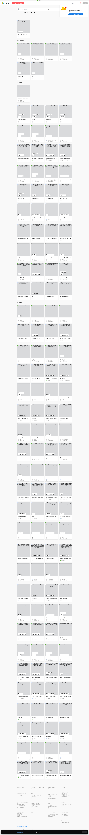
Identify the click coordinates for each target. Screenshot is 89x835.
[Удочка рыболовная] (23, 131)
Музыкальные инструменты (66, 795)
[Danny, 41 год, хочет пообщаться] (51, 370)
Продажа (18, 789)
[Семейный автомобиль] (65, 590)
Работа (63, 787)
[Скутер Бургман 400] (51, 748)
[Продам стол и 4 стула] (37, 370)
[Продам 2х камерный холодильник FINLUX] (37, 767)
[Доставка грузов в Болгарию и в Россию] (51, 209)
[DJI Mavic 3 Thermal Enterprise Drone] (51, 230)
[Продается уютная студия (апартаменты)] (65, 288)
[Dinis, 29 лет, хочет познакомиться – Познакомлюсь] (65, 748)
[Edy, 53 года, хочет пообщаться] (51, 610)
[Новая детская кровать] (23, 111)
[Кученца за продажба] (65, 351)
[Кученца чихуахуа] (65, 430)
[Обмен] (23, 49)
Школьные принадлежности (22, 816)
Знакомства (64, 799)
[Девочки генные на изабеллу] (23, 370)
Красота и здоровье (36, 795)
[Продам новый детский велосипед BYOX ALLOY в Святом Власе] (65, 767)
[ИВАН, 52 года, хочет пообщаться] (65, 650)
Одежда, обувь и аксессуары (38, 787)
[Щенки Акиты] (37, 449)
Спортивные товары (20, 812)
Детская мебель (19, 813)
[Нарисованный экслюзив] (65, 131)
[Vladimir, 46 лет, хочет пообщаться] (23, 748)
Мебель (32, 805)
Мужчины (63, 801)
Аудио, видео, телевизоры (52, 789)
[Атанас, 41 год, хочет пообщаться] (23, 449)
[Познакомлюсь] (37, 410)
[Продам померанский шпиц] (37, 728)
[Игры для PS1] (51, 111)
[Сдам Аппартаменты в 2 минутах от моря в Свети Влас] (65, 389)
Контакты (26, 826)
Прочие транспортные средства (22, 802)
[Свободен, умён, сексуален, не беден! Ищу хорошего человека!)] (51, 410)
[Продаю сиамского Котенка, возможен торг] (23, 569)
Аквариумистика (64, 807)
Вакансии (63, 788)
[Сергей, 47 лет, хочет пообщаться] (65, 330)
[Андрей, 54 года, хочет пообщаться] (65, 171)
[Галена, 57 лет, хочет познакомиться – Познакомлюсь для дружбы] (37, 688)
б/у (22, 17)
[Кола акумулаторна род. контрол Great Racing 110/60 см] (23, 269)
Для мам (18, 815)
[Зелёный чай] (37, 709)
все (17, 17)
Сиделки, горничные (51, 815)
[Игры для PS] (37, 111)
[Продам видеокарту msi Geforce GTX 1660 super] (51, 650)
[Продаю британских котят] (65, 709)
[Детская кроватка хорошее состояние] (23, 288)
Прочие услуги (50, 816)
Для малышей (19, 814)
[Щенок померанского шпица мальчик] (51, 669)
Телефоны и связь (51, 788)
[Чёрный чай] (23, 709)
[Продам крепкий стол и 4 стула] (51, 351)
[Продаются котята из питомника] (65, 49)
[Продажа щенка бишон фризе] (37, 351)
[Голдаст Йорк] (37, 590)
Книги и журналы (64, 793)
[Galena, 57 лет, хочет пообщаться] (65, 688)
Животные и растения (67, 804)
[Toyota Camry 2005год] (51, 430)
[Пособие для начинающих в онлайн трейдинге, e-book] (37, 150)
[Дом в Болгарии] (37, 49)
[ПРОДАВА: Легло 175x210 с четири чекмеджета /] (51, 470)
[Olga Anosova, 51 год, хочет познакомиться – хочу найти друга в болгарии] (51, 528)
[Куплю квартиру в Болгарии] (23, 590)
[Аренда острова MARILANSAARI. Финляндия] (37, 610)
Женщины (63, 802)
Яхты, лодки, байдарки (21, 805)
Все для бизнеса (52, 798)
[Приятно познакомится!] (23, 508)
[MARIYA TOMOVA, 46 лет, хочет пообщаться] (51, 629)
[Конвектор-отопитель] (65, 470)
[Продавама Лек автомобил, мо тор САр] (65, 449)
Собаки (63, 805)
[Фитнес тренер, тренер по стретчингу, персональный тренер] (65, 508)
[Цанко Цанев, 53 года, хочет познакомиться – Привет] (51, 249)
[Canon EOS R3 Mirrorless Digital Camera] (65, 230)
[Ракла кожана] (23, 68)
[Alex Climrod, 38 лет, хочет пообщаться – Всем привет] (51, 449)
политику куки (20, 832)
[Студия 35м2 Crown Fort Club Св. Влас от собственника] (23, 528)
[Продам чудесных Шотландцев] (51, 569)
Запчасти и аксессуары (21, 796)
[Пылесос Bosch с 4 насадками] (37, 311)
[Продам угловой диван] (37, 430)
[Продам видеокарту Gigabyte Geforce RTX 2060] (37, 650)
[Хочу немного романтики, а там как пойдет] (51, 489)
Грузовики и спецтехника (21, 801)
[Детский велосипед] (65, 269)
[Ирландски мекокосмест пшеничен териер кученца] (51, 49)
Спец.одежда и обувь (35, 792)
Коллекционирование (22, 793)
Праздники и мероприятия (53, 808)
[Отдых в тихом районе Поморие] (23, 209)
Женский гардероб (34, 788)
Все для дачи (33, 808)
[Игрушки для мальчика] (37, 330)
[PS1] (65, 111)
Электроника (51, 787)
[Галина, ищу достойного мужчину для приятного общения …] (37, 669)
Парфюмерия (33, 796)
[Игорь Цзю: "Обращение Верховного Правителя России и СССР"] (23, 150)
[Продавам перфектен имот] (23, 26)
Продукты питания (34, 806)
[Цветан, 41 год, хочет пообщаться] (23, 410)
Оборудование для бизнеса (53, 799)
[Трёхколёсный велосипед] (37, 470)
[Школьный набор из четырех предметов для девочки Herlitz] (65, 669)
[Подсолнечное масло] (51, 389)
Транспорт (19, 795)
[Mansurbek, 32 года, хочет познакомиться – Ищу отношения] (51, 150)
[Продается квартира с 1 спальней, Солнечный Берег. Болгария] (37, 489)
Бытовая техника (34, 807)
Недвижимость (20, 14)
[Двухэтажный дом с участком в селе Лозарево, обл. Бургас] (23, 688)
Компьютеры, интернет (52, 813)
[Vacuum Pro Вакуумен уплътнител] (65, 610)
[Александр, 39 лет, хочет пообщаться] (37, 629)
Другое (18, 818)
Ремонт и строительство (35, 804)
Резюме (63, 789)
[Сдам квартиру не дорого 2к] (37, 249)
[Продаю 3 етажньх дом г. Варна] (23, 171)
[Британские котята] (51, 709)
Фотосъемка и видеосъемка (53, 814)
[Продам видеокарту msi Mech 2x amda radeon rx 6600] (23, 650)
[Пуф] (37, 68)
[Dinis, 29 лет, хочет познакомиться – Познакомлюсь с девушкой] (23, 767)
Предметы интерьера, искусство (37, 809)
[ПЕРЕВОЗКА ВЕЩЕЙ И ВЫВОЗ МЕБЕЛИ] (23, 91)
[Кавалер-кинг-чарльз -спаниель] (37, 171)
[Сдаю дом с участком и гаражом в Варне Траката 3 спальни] (23, 610)
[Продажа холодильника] (51, 550)
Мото (18, 797)
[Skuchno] (37, 748)
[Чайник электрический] (51, 330)
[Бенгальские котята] (23, 389)
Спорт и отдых (64, 794)
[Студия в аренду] (37, 389)
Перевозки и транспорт (52, 807)
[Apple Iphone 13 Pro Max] (37, 230)
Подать (18, 3)
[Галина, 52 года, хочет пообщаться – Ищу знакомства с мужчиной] (23, 669)
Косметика (33, 797)
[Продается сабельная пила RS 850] (23, 550)
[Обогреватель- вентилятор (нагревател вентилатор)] (65, 569)
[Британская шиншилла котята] (37, 569)
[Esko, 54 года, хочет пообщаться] (37, 209)
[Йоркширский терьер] (37, 190)
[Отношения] (65, 728)
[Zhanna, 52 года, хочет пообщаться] (23, 629)
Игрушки (18, 811)
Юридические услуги (52, 812)
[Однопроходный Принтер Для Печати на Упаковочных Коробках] (65, 150)
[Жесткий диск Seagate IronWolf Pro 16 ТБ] (51, 767)
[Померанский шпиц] (23, 190)
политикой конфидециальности (60, 829)
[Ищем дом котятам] (65, 190)
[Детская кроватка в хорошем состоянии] (51, 269)
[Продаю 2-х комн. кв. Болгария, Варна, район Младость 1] (65, 528)
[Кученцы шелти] (65, 629)
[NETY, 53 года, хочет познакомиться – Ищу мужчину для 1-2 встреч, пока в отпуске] (37, 550)
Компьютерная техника (52, 792)
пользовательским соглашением (49, 829)
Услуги (18, 803)
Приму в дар (64, 816)
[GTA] (37, 131)
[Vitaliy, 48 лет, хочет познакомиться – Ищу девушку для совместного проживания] (23, 728)
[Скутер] (37, 508)
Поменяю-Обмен (64, 817)
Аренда (18, 788)
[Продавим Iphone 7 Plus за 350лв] (65, 249)
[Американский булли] (23, 430)
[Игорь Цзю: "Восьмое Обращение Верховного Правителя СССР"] (51, 131)
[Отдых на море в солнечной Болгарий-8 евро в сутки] (65, 489)
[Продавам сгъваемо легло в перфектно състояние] (23, 230)
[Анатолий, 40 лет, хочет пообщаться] (65, 209)
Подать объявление (20, 826)
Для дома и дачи (35, 803)
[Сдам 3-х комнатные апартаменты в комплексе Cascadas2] (23, 470)
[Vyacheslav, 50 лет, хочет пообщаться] (37, 269)
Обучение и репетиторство (53, 809)
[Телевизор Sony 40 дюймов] (65, 311)
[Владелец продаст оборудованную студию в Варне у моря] (51, 171)
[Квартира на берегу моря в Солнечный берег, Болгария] (23, 489)
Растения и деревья (65, 812)
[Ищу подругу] (65, 370)
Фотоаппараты (51, 793)
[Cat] (37, 288)
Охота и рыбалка (64, 796)
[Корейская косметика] (23, 249)
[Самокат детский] (23, 351)
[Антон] (37, 528)
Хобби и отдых (65, 792)
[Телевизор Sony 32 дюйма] (51, 311)
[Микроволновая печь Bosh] (23, 330)
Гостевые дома (65, 822)
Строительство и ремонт (52, 806)
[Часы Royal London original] (65, 410)
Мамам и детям (20, 807)
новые (20, 17)
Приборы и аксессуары (35, 798)
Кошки (63, 806)
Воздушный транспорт (21, 804)
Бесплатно (64, 814)
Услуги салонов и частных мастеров (37, 799)
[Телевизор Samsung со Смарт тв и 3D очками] (23, 311)
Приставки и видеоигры (52, 794)
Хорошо (84, 832)
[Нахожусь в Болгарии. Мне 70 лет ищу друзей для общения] (51, 590)
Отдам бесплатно (65, 815)
